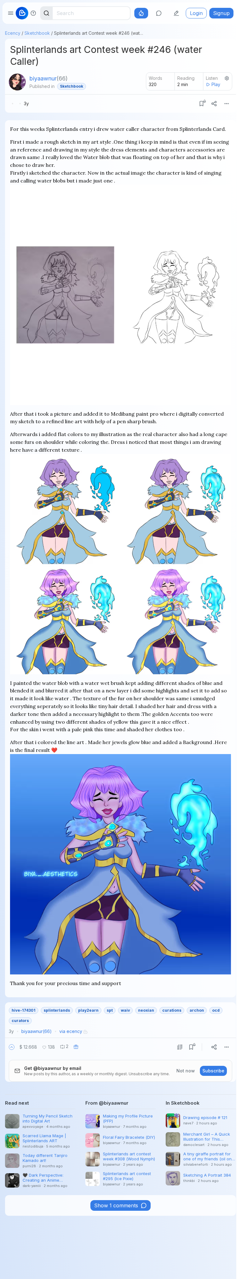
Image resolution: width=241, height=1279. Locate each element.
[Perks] (141, 13)
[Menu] (226, 104)
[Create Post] (176, 13)
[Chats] (159, 13)
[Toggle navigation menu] (11, 13)
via (70, 1031)
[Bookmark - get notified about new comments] (201, 104)
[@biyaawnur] (17, 82)
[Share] (214, 103)
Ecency (12, 33)
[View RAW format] (179, 1047)
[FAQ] (33, 13)
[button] (11, 1047)
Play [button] (216, 84)
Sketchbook (37, 33)
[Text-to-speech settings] (226, 78)
